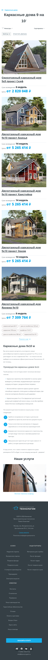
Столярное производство (13, 570)
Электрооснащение (12, 579)
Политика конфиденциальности (24, 535)
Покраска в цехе (12, 565)
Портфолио (13, 598)
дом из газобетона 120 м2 (29, 326)
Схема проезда (24, 532)
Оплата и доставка (13, 616)
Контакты (13, 589)
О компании (13, 593)
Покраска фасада (13, 561)
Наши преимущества (13, 602)
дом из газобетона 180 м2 (12, 334)
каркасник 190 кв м (9, 330)
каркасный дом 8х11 (10, 326)
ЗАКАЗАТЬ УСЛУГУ (24, 640)
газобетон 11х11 (25, 330)
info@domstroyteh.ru (24, 654)
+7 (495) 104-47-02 (24, 652)
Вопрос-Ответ (12, 620)
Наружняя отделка (13, 552)
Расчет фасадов (35, 556)
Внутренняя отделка (13, 556)
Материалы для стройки (35, 552)
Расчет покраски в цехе (35, 570)
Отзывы (12, 611)
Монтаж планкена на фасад (24, 494)
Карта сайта (13, 625)
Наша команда (13, 629)
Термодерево (12, 574)
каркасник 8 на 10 (30, 334)
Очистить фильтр (20, 34)
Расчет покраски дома (35, 565)
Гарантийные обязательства (12, 607)
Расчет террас (35, 561)
